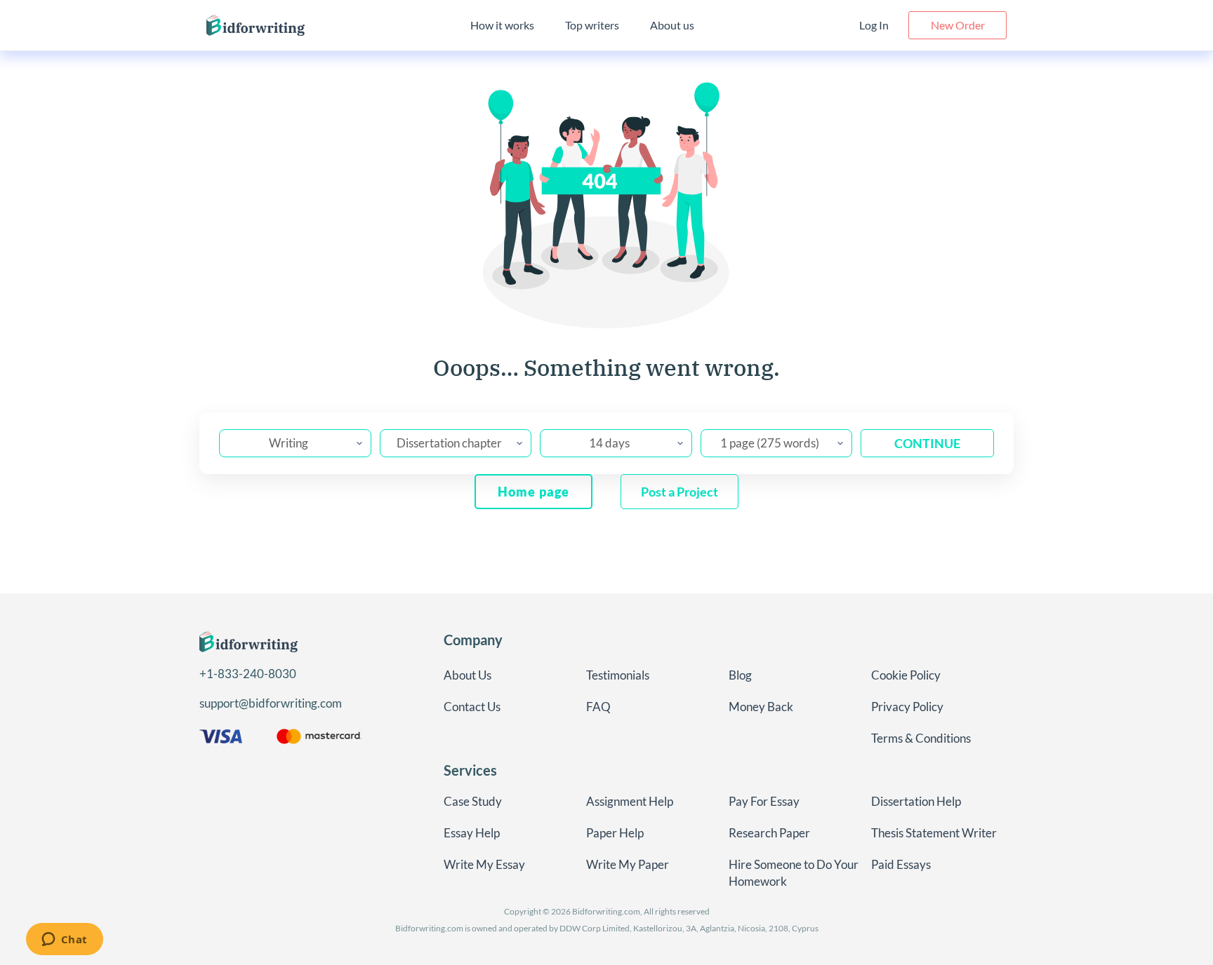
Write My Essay (484, 864)
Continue (927, 443)
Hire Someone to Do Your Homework (794, 873)
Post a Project (679, 491)
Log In (874, 25)
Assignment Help (629, 801)
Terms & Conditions (921, 738)
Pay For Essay (764, 801)
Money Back (761, 706)
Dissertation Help (916, 801)
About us (672, 25)
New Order (958, 25)
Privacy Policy (907, 706)
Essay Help (472, 832)
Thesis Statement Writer (934, 832)
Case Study (473, 801)
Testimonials (617, 675)
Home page (533, 491)
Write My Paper (627, 864)
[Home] (255, 26)
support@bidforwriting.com (270, 703)
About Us (467, 675)
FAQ (598, 706)
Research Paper (769, 832)
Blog (740, 675)
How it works (502, 25)
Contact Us (472, 706)
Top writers (592, 25)
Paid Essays (901, 864)
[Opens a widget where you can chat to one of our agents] (64, 940)
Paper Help (615, 832)
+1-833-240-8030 (247, 673)
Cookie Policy (906, 675)
